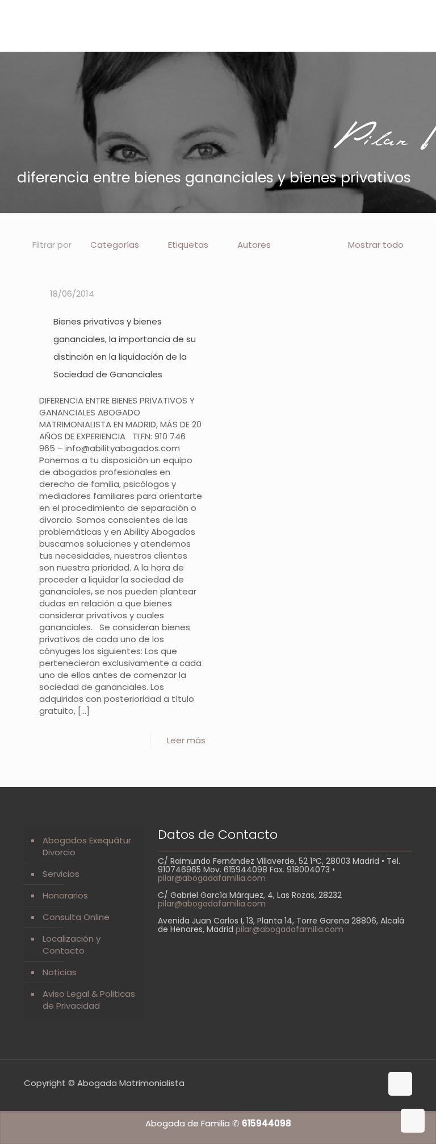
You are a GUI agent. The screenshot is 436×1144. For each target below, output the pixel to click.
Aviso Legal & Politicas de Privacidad (89, 1000)
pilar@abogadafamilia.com (212, 878)
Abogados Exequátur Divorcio (87, 846)
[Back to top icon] (400, 1084)
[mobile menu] (417, 25)
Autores (254, 245)
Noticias (60, 972)
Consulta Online (76, 917)
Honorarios (65, 895)
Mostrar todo (376, 245)
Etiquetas (188, 245)
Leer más (186, 740)
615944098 (266, 1123)
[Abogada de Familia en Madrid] (96, 25)
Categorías (114, 245)
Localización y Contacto (71, 944)
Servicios (61, 874)
